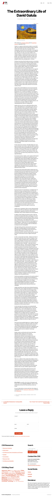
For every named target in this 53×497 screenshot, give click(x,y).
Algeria (22, 394)
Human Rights (20, 474)
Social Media (4, 481)
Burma (15, 470)
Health (15, 474)
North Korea (4, 478)
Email (28, 424)
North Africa (17, 477)
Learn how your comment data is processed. (22, 436)
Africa (9, 470)
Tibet (14, 481)
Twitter (29, 472)
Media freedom (13, 476)
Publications (18, 391)
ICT (23, 474)
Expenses (3, 474)
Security (17, 480)
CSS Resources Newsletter (8, 460)
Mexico (18, 476)
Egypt (3, 473)
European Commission (11, 473)
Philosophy (10, 480)
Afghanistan (4, 470)
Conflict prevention (5, 471)
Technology (10, 481)
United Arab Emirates (21, 481)
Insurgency (24, 394)
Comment (16, 416)
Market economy (4, 476)
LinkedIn (30, 476)
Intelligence (3, 475)
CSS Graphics (5, 456)
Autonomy (12, 470)
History (19, 394)
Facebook (30, 474)
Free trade (6, 474)
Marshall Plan (8, 476)
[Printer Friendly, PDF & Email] (36, 23)
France (17, 394)
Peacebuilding (5, 480)
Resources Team (6, 458)
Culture (13, 471)
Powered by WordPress (16, 494)
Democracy (17, 471)
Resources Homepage (7, 448)
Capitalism (18, 470)
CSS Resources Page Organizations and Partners (13, 452)
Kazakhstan (22, 475)
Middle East (4, 477)
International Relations (11, 475)
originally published (25, 42)
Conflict (32, 394)
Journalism (18, 475)
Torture (16, 481)
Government (10, 474)
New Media (13, 477)
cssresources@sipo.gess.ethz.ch (34, 465)
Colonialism (28, 394)
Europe (6, 473)
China (22, 470)
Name (15, 424)
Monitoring (9, 477)
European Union (20, 473)
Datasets (4, 454)
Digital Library (5, 450)
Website (15, 428)
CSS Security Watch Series (29, 389)
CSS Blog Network (8, 494)
